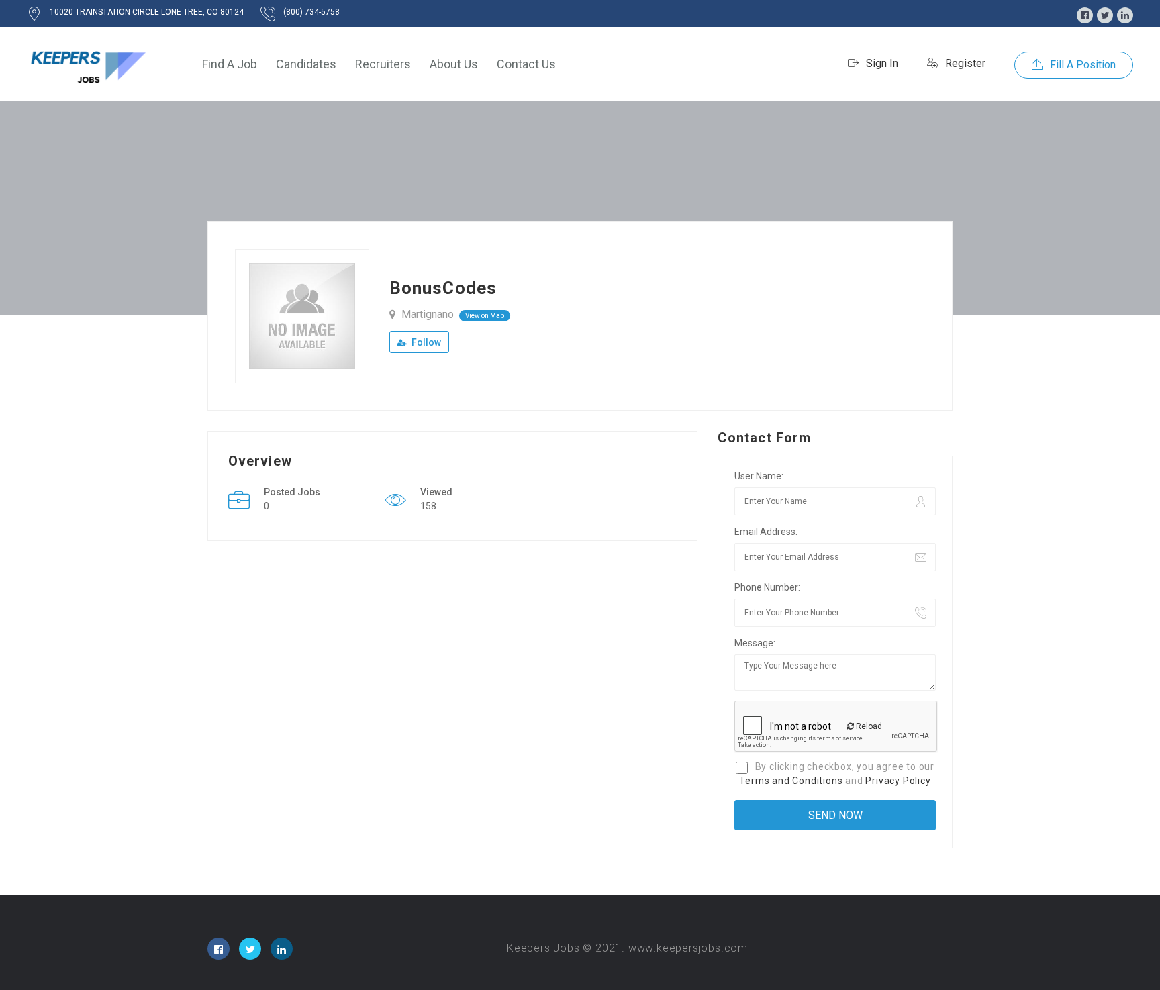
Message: (754, 643)
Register (963, 63)
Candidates (306, 64)
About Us (454, 64)
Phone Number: (767, 587)
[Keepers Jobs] (87, 64)
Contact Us (526, 64)
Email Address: (766, 531)
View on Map (484, 315)
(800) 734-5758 (311, 12)
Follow (425, 342)
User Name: (758, 476)
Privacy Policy (897, 780)
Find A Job (229, 64)
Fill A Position (1081, 64)
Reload (868, 726)
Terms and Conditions (790, 780)
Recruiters (383, 64)
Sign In (880, 63)
